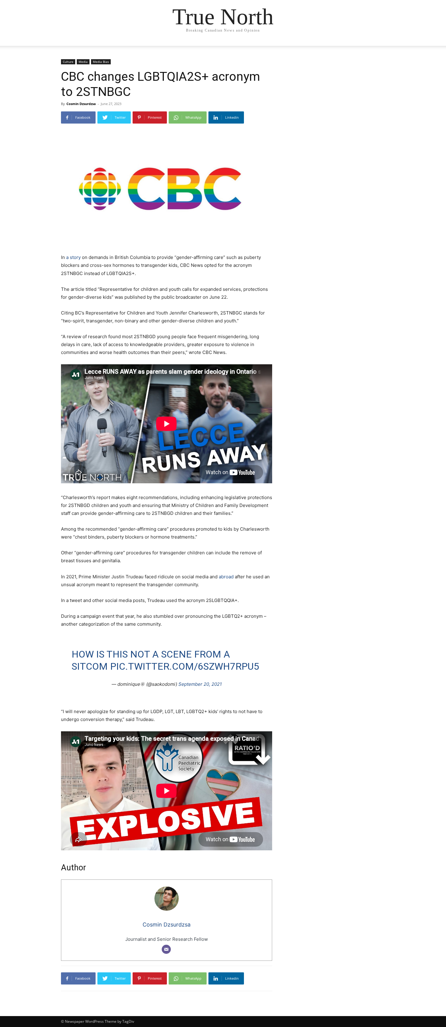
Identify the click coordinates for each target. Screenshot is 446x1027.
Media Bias (101, 62)
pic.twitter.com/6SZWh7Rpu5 (184, 666)
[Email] (166, 949)
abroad (226, 577)
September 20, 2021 (200, 684)
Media (83, 62)
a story (73, 257)
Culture (68, 62)
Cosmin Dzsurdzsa (81, 103)
